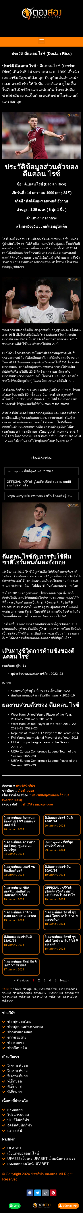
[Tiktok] (45, 1192)
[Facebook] (30, 1192)
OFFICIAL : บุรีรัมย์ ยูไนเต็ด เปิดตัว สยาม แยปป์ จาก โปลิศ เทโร (60, 891)
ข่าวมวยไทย (55, 993)
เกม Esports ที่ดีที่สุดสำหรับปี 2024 (30, 471)
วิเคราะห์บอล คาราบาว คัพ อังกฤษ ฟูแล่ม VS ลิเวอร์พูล (19, 845)
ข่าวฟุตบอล (30, 989)
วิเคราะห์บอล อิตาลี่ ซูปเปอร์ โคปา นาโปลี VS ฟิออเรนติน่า (61, 915)
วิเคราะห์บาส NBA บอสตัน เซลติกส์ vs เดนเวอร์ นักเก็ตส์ (17, 891)
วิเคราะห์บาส (39, 997)
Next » (64, 980)
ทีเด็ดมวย (8, 1001)
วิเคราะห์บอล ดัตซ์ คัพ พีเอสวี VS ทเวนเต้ (20, 963)
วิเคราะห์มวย (69, 997)
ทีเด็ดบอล (24, 997)
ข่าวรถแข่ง (40, 993)
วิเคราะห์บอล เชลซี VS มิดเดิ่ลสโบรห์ (19, 868)
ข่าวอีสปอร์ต (72, 993)
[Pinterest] (53, 1192)
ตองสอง (50, 1174)
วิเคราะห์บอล (9, 997)
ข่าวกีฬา (16, 989)
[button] (41, 40)
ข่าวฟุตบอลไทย (48, 989)
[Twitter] (37, 1192)
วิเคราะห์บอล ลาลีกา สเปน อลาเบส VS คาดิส (20, 914)
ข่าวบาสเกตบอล (22, 993)
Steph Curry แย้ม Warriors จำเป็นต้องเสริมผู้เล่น (39, 496)
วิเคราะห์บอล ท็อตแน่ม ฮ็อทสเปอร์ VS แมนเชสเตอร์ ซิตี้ (19, 821)
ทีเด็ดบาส (54, 997)
